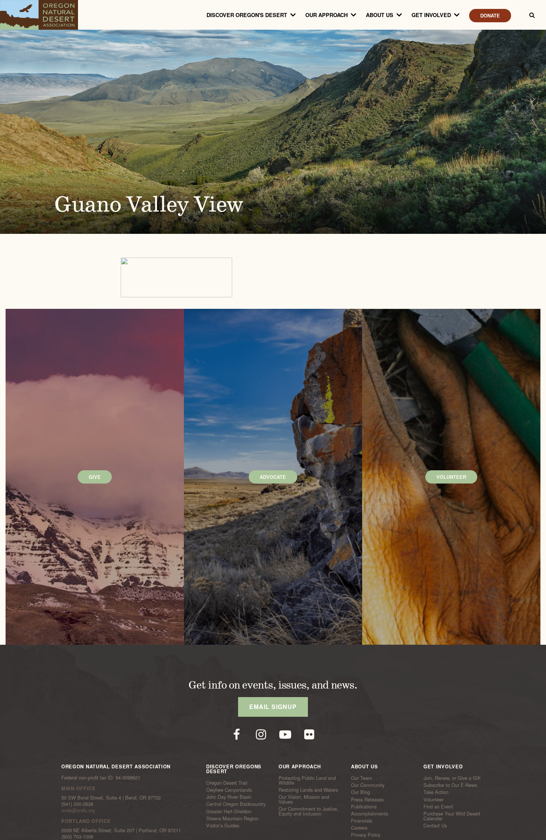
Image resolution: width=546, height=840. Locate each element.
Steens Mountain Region (232, 818)
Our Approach (326, 15)
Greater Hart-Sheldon (228, 811)
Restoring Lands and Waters (308, 790)
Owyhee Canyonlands (229, 790)
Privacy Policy (365, 834)
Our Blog (360, 792)
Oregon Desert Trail (226, 782)
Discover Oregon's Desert (247, 15)
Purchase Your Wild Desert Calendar (451, 816)
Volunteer (433, 799)
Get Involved (431, 15)
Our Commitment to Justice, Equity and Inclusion (308, 811)
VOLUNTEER (451, 477)
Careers (359, 827)
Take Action (435, 792)
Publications (364, 806)
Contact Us (435, 825)
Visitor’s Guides (222, 825)
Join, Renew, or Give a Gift (452, 778)
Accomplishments (369, 813)
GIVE (95, 477)
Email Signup (273, 706)
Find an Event (438, 806)
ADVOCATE (273, 477)
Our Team (361, 778)
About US (379, 15)
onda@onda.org (78, 810)
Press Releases (367, 799)
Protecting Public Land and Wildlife (307, 780)
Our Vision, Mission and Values (304, 799)
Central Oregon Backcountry (236, 804)
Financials (361, 820)
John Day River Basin (228, 797)
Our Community (367, 785)
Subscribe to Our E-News (450, 785)
